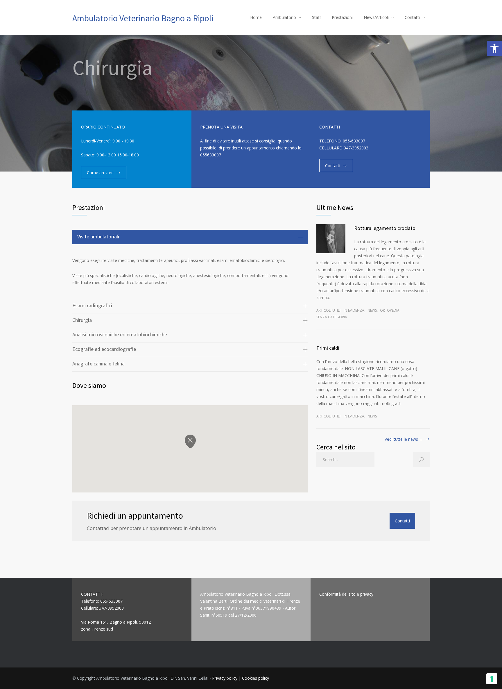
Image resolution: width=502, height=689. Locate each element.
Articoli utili (328, 310)
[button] (494, 48)
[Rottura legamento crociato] (330, 238)
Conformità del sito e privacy (346, 594)
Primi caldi (327, 347)
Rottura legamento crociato (384, 228)
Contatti (412, 17)
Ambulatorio (284, 17)
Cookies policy (255, 678)
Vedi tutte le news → (404, 439)
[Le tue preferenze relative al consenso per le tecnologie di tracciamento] (491, 678)
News (372, 310)
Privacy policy (224, 678)
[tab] (190, 237)
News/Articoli (376, 17)
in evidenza (354, 310)
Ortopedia (389, 310)
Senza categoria (331, 317)
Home (256, 17)
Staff (316, 17)
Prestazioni (342, 17)
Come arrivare (100, 172)
